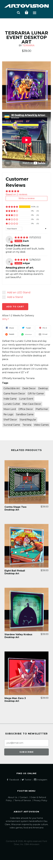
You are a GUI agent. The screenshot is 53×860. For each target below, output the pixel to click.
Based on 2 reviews (16, 194)
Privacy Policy (40, 800)
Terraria (28, 45)
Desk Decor (29, 388)
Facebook (14, 779)
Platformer (42, 409)
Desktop (43, 388)
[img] (22, 237)
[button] (12, 206)
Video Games (41, 424)
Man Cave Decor (32, 404)
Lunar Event (26, 398)
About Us (12, 797)
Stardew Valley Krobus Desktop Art (18, 636)
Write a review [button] (27, 198)
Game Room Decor (14, 393)
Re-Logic (8, 414)
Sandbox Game (24, 414)
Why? (5, 319)
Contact (24, 797)
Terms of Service (22, 800)
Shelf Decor (10, 419)
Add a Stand (15, 297)
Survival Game (12, 424)
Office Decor (26, 409)
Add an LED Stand (18, 292)
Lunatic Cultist (12, 404)
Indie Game (10, 398)
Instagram (42, 779)
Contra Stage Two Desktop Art (15, 508)
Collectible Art (12, 388)
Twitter (28, 779)
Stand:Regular (28, 419)
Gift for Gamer (36, 393)
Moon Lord (10, 409)
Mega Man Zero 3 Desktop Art (15, 699)
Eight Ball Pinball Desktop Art (15, 572)
